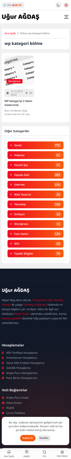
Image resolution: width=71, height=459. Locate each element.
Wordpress (14, 81)
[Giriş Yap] (66, 5)
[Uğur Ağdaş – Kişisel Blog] (35, 291)
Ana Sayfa (10, 33)
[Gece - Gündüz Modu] (58, 7)
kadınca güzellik (11, 318)
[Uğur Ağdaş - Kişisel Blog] (20, 17)
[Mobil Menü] (66, 17)
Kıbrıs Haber (22, 314)
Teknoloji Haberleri (35, 304)
